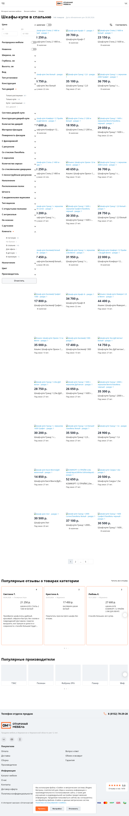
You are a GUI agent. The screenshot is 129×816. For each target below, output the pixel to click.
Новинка (6, 49)
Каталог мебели (9, 775)
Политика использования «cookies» (51, 802)
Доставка (5, 755)
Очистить (19, 280)
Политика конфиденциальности (17, 793)
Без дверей (12, 107)
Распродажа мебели (12, 42)
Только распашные (16, 95)
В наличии (39, 25)
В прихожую (12, 256)
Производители (9, 764)
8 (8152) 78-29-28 (118, 713)
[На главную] (64, 3)
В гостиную (12, 238)
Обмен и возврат (74, 755)
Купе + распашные (15, 103)
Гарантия (70, 760)
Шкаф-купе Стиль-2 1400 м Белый (29, 607)
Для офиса (11, 249)
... (80, 561)
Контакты (5, 784)
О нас (4, 780)
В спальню (12, 245)
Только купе (13, 99)
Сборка (4, 760)
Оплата (4, 751)
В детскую (11, 253)
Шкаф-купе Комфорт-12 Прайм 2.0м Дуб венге (114, 609)
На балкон (11, 241)
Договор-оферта (9, 789)
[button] (125, 615)
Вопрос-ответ (72, 751)
